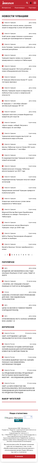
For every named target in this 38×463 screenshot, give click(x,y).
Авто (5, 268)
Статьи (6, 292)
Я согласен (19, 456)
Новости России (9, 333)
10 (28, 255)
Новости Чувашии (10, 22)
